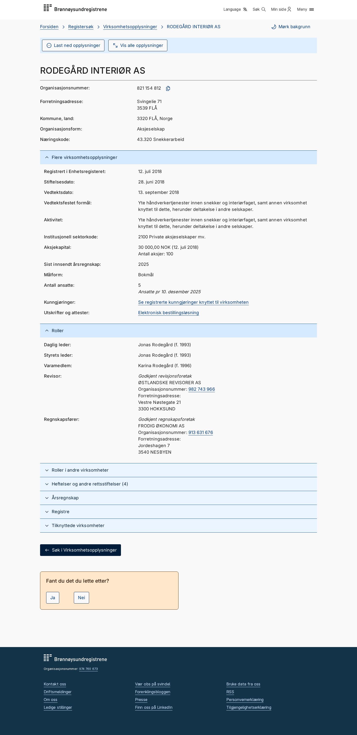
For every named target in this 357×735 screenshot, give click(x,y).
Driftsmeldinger (57, 691)
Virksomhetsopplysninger (130, 26)
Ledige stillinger (58, 707)
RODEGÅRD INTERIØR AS (194, 26)
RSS (230, 691)
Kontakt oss (55, 684)
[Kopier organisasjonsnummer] (168, 88)
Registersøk (81, 26)
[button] (235, 9)
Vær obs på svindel (152, 684)
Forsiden (49, 26)
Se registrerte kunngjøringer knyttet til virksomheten (193, 302)
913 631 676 (200, 432)
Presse (141, 699)
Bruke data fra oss (243, 684)
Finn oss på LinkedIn (153, 707)
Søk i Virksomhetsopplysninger (84, 550)
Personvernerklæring (245, 699)
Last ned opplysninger (77, 45)
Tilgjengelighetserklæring (248, 707)
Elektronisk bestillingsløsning (168, 312)
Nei (81, 597)
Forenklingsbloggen (152, 691)
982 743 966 (201, 389)
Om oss (51, 699)
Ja (52, 597)
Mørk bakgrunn (294, 26)
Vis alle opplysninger (141, 45)
